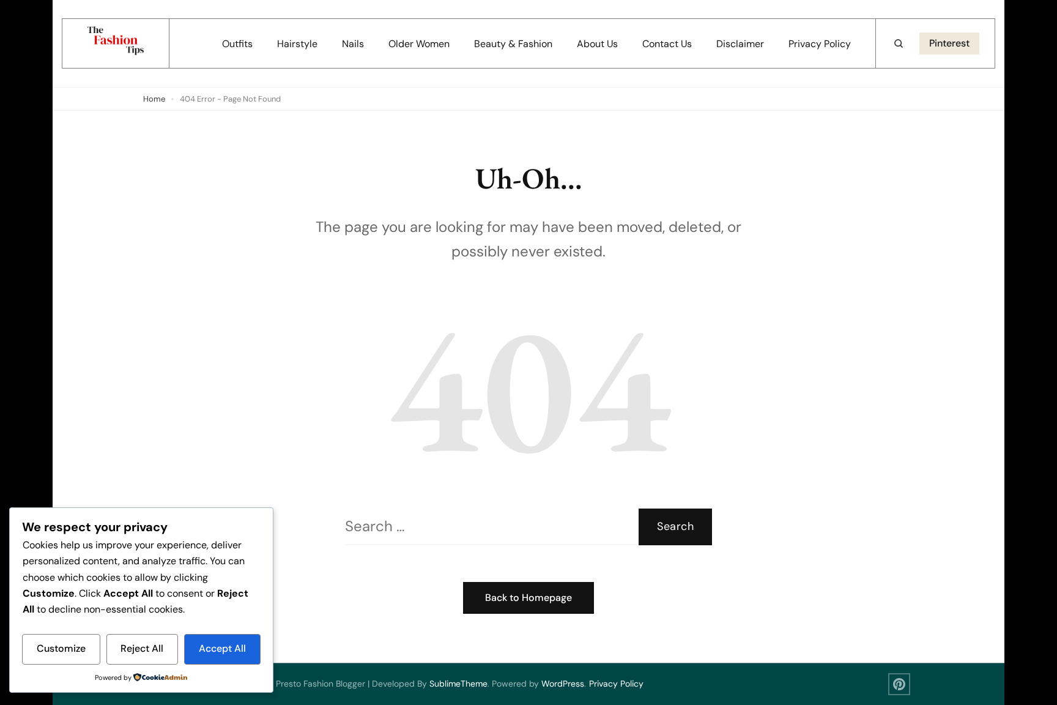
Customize (61, 648)
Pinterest (949, 43)
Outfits (237, 43)
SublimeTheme (458, 683)
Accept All (222, 648)
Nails (353, 43)
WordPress (562, 683)
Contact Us (667, 43)
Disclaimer (740, 43)
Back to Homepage (528, 597)
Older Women (419, 43)
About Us (597, 43)
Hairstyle (297, 43)
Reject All (142, 648)
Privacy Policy (819, 43)
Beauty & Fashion (513, 43)
